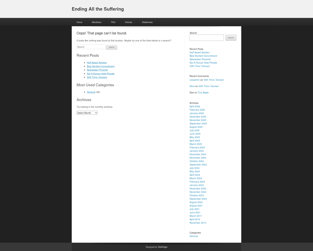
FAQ (113, 22)
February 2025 (197, 147)
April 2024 (195, 174)
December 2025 (198, 116)
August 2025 (196, 126)
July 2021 (195, 209)
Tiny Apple (203, 92)
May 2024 (195, 171)
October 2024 (197, 161)
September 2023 (198, 198)
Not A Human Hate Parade (100, 73)
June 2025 (195, 133)
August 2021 (196, 205)
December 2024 (198, 154)
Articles (128, 22)
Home (79, 22)
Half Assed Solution (97, 62)
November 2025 (198, 120)
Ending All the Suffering (98, 8)
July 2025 (195, 130)
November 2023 (198, 191)
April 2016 (195, 219)
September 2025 (198, 123)
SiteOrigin (162, 246)
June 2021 (195, 212)
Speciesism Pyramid (97, 69)
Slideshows (147, 22)
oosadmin (195, 79)
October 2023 (197, 195)
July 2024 (195, 168)
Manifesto (96, 22)
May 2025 (195, 137)
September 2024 (198, 164)
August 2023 (196, 202)
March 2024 (196, 178)
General (91, 92)
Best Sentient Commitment (100, 66)
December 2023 (198, 188)
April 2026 (195, 106)
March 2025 (196, 144)
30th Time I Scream (97, 77)
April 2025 (195, 140)
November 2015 (198, 222)
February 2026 (197, 109)
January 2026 (197, 113)
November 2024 (198, 157)
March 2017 (196, 215)
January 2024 (197, 185)
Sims (192, 86)
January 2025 (197, 150)
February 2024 (197, 181)
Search (193, 32)
